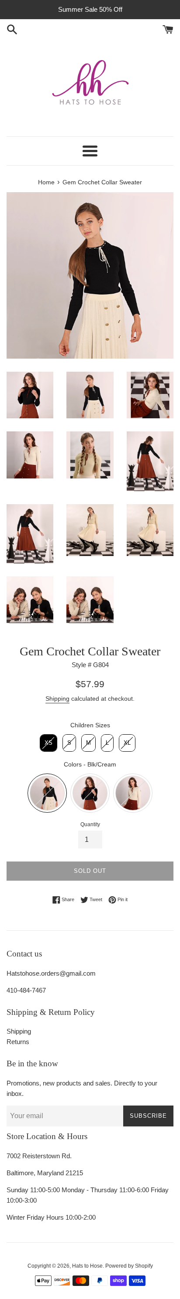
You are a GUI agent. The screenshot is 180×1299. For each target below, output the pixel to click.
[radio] (48, 743)
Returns (18, 1041)
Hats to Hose (87, 1266)
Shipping (57, 698)
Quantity (90, 824)
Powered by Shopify (129, 1266)
